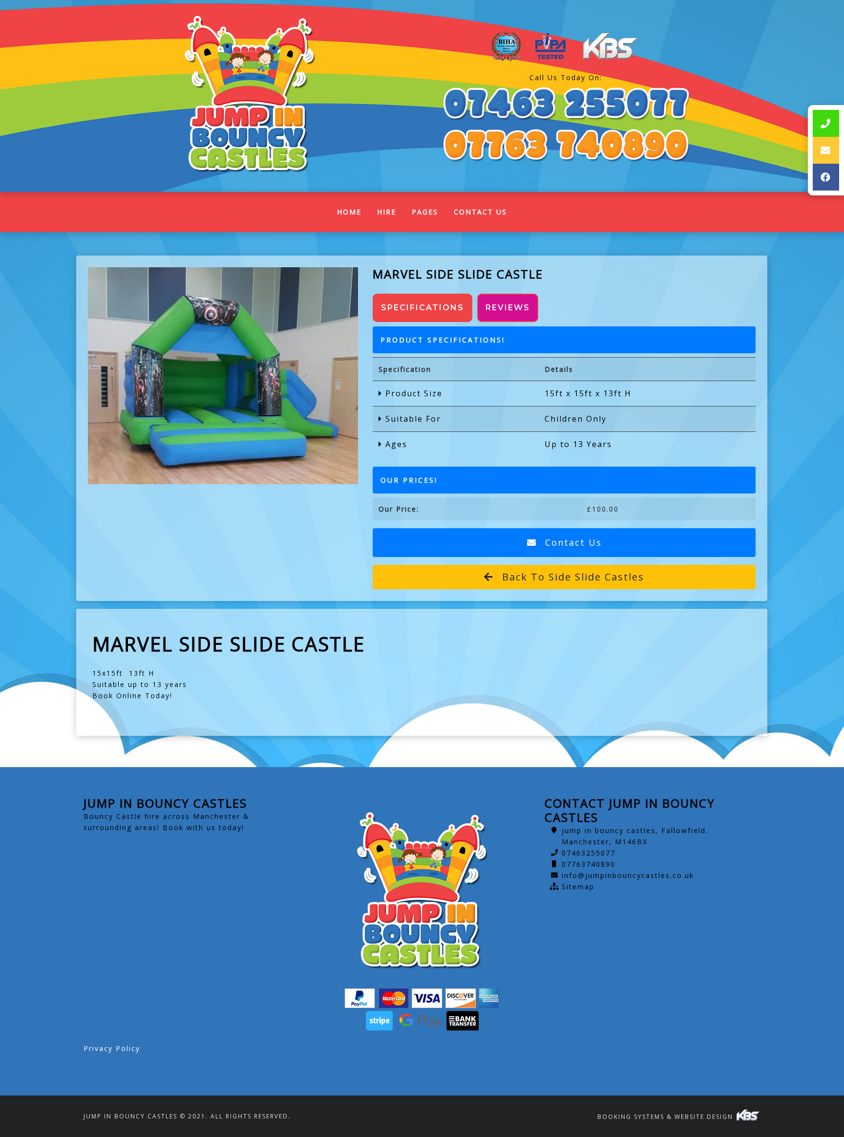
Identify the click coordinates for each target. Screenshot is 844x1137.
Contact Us (480, 211)
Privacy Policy (112, 1048)
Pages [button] (425, 211)
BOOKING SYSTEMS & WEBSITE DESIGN (666, 1117)
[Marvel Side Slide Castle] (223, 375)
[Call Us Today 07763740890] (566, 145)
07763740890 (588, 864)
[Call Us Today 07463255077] (566, 104)
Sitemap (578, 886)
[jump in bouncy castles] (249, 96)
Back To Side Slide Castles (571, 576)
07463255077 (588, 853)
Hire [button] (386, 211)
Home (353, 214)
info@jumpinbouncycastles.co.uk (628, 875)
